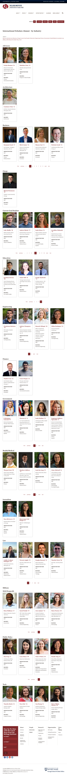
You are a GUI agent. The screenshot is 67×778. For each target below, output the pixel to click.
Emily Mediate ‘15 (40, 418)
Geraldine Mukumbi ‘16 (57, 230)
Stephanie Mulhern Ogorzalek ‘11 (56, 419)
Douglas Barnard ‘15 (41, 560)
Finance (42, 38)
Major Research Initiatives (41, 730)
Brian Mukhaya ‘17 (9, 611)
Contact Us (25, 771)
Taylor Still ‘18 (24, 277)
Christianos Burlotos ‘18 (9, 326)
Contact (21, 732)
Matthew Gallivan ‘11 (25, 470)
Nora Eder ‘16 (23, 704)
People (24, 13)
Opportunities (40, 13)
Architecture (9, 38)
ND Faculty (50, 729)
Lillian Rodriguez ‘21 (57, 326)
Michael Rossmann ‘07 (9, 191)
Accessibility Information (8, 773)
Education (32, 38)
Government (47, 38)
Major (50, 21)
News (59, 732)
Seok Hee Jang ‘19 (40, 470)
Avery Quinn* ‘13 (40, 611)
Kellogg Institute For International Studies (11, 770)
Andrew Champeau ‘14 (25, 326)
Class (55, 21)
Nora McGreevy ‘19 (9, 519)
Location (39, 21)
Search (62, 13)
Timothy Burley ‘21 (9, 704)
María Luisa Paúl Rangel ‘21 (24, 519)
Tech (20, 39)
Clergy (19, 38)
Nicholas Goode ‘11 (56, 145)
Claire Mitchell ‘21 (56, 470)
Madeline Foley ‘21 (25, 65)
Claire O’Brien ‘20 (40, 656)
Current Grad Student (25, 38)
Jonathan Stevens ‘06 (9, 278)
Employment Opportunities (23, 741)
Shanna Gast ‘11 (40, 145)
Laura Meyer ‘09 (24, 656)
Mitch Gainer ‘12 (24, 145)
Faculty (39, 735)
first (18, 166)
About (17, 13)
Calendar (48, 13)
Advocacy (5, 38)
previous (22, 166)
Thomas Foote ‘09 (9, 470)
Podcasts (60, 734)
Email (5, 747)
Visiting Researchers (52, 732)
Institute (22, 729)
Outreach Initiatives (22, 735)
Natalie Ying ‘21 (55, 656)
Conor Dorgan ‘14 (25, 378)
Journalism (59, 38)
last (49, 166)
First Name (6, 736)
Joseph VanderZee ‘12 (40, 278)
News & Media (56, 13)
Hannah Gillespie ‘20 (41, 326)
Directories (31, 729)
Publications (40, 733)
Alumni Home (60, 21)
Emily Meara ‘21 (40, 230)
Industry (45, 21)
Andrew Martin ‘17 (25, 230)
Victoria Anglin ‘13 (25, 560)
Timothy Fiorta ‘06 (56, 560)
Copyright (5, 768)
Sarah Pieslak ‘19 (24, 611)
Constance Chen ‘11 (9, 106)
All (34, 21)
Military (4, 39)
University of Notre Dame (15, 768)
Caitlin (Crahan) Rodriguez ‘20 (8, 560)
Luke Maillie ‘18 (8, 230)
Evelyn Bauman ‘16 (9, 65)
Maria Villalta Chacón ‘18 (55, 704)
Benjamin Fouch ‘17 (9, 145)
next (46, 166)
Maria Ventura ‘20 (56, 611)
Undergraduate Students (41, 742)
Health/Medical (53, 38)
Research (30, 13)
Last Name (6, 741)
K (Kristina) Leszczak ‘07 (7, 419)
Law (63, 38)
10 (44, 253)
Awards (21, 738)
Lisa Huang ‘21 (39, 704)
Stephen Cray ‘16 (8, 378)
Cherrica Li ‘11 (24, 418)
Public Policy (16, 39)
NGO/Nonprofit (10, 39)
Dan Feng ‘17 (7, 656)
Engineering (37, 38)
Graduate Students (40, 738)
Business (15, 38)
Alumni (30, 732)
